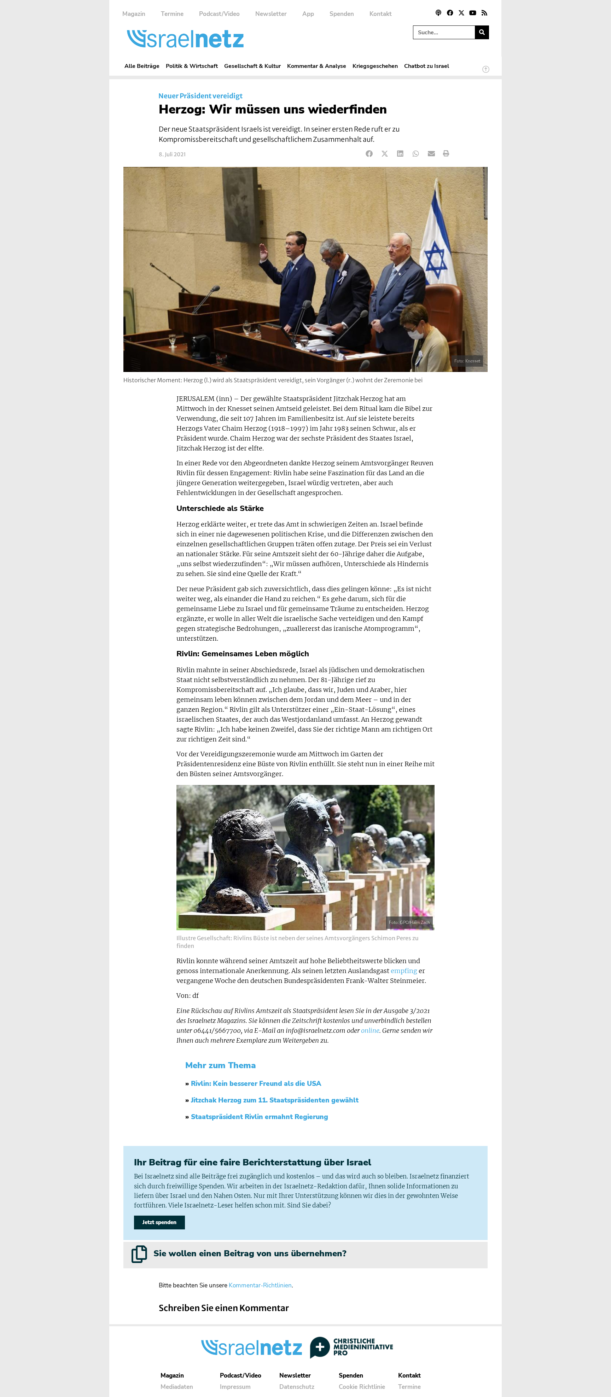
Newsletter (271, 14)
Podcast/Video (219, 14)
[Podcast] (438, 12)
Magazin (133, 14)
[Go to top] (486, 72)
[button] (369, 154)
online (370, 1031)
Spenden (342, 14)
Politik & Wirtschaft (192, 66)
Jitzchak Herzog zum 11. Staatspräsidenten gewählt (275, 1100)
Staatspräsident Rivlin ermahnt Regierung (259, 1117)
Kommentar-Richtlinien (260, 1285)
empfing (404, 971)
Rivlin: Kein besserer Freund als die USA (256, 1083)
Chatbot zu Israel (426, 66)
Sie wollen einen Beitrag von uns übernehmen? (249, 1253)
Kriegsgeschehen (375, 66)
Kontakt (380, 14)
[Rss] (484, 12)
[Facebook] (449, 12)
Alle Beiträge (141, 66)
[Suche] (482, 32)
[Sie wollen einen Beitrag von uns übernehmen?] (139, 1254)
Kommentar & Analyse (316, 66)
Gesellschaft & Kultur (252, 66)
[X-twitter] (461, 12)
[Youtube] (472, 12)
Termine (172, 14)
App (308, 14)
